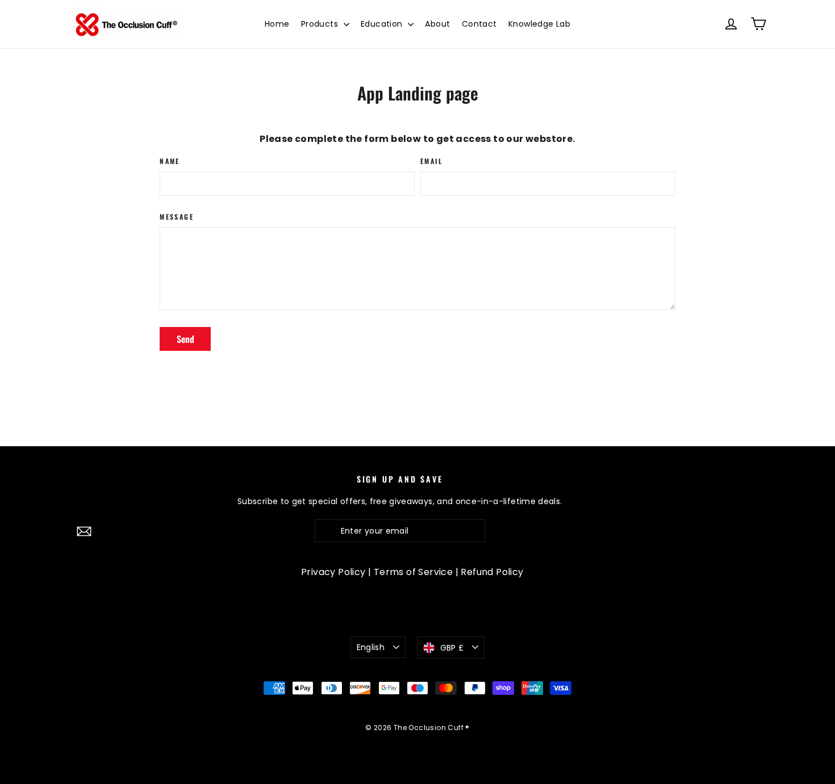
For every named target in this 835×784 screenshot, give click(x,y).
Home (277, 24)
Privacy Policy (333, 571)
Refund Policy (492, 571)
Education (383, 24)
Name (170, 161)
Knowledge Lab (539, 24)
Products (321, 24)
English (371, 647)
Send (185, 339)
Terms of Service (413, 571)
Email (431, 161)
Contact (479, 24)
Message (177, 217)
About (437, 24)
